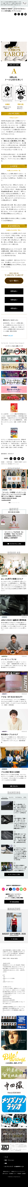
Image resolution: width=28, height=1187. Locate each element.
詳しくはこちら (25, 3)
